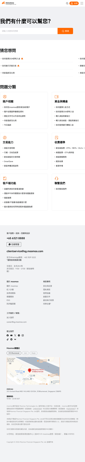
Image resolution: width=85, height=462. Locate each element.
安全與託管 (47, 286)
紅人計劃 (10, 289)
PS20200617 (70, 409)
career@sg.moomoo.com (17, 322)
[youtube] (11, 335)
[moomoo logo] (8, 3)
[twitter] (15, 335)
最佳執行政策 (48, 300)
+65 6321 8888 (16, 238)
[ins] (23, 335)
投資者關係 (11, 293)
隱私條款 (46, 289)
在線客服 (15, 244)
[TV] (15, 339)
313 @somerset (14, 353)
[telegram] (19, 335)
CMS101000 (37, 409)
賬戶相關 (8, 101)
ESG (8, 300)
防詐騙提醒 (11, 304)
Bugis (34, 353)
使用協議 (46, 293)
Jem (25, 353)
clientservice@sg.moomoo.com (25, 251)
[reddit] (11, 339)
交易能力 (8, 142)
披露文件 (46, 296)
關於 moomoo (12, 286)
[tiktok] (8, 339)
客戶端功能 (9, 183)
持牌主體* (47, 304)
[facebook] (8, 335)
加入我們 (10, 317)
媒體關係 (10, 296)
